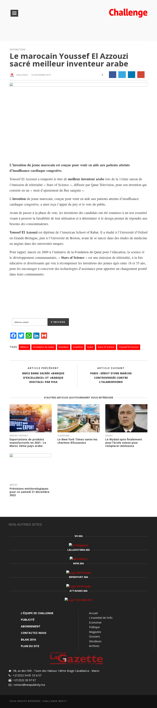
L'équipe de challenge (37, 613)
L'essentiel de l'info (101, 618)
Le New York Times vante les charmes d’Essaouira (77, 441)
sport (109, 435)
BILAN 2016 (28, 639)
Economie (95, 622)
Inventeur (64, 347)
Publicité (27, 619)
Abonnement (30, 626)
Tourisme (63, 435)
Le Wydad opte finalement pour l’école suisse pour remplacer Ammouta (123, 443)
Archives (94, 646)
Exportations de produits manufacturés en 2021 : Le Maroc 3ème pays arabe (28, 443)
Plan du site (30, 646)
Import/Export (19, 435)
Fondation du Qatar (43, 347)
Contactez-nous (33, 633)
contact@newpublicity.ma (29, 685)
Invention (78, 347)
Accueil (93, 613)
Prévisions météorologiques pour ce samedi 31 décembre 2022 (29, 492)
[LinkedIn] (132, 701)
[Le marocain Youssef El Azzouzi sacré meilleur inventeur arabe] (78, 119)
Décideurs (95, 641)
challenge (22, 74)
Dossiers (94, 636)
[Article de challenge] (12, 75)
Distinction (17, 49)
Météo (13, 484)
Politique (94, 627)
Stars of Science (106, 347)
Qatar (90, 347)
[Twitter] (138, 701)
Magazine (95, 632)
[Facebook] (125, 701)
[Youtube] (144, 701)
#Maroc (24, 347)
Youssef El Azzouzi (129, 347)
